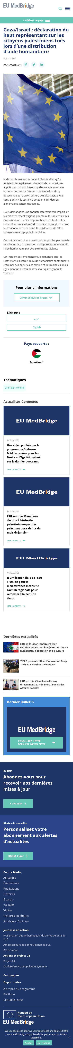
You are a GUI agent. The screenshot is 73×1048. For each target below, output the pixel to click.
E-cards (8, 899)
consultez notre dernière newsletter (31, 742)
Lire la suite (14, 469)
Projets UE (9, 961)
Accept (29, 1043)
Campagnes (11, 975)
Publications (11, 888)
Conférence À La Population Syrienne (25, 966)
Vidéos (7, 910)
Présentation (10, 950)
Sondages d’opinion (16, 921)
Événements (11, 883)
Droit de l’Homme (14, 387)
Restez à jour (15, 855)
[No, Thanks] (68, 1037)
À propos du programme (19, 989)
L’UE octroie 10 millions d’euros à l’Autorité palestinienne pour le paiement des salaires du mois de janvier (24, 524)
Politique (9, 994)
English (36, 327)
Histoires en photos (16, 916)
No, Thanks (44, 1043)
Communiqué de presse (34, 297)
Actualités (9, 878)
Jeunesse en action (16, 930)
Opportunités (12, 982)
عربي (36, 318)
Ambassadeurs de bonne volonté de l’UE (27, 944)
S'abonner (16, 803)
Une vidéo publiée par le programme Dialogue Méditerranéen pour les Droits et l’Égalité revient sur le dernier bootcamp (23, 453)
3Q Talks (8, 905)
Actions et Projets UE (16, 955)
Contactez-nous (13, 1000)
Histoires (9, 894)
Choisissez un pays (33, 20)
